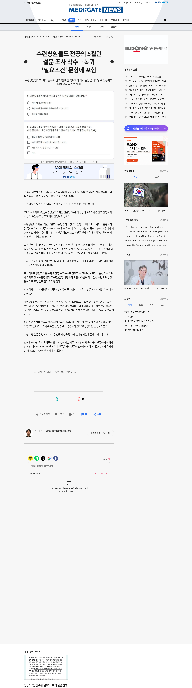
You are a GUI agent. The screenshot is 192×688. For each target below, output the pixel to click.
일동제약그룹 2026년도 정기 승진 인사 (139, 321)
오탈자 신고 (45, 414)
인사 (130, 305)
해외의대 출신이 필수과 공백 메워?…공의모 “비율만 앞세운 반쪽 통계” (148, 90)
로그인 (118, 2)
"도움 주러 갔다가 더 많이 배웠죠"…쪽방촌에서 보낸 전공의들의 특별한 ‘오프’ (148, 99)
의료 (64, 20)
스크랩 (61, 414)
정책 (72, 20)
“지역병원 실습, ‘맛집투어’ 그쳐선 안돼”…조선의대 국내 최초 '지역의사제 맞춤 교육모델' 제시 (148, 117)
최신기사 (42, 20)
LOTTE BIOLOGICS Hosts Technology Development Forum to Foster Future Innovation (146, 231)
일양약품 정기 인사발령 (133, 330)
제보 (99, 37)
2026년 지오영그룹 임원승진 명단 (137, 312)
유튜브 (114, 27)
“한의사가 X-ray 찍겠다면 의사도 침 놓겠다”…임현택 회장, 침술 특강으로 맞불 (148, 76)
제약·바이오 (90, 20)
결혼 (141, 305)
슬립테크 (126, 20)
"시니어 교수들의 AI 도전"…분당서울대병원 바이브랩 (148, 94)
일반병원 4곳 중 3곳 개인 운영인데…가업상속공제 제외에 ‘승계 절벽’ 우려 (148, 108)
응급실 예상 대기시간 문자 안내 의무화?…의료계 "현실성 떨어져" (148, 81)
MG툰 (157, 177)
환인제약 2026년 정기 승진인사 (136, 325)
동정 (151, 305)
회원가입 (127, 2)
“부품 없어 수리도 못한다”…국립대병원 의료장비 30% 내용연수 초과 (148, 112)
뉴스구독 (138, 2)
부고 (162, 305)
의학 (79, 20)
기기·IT (103, 20)
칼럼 (135, 177)
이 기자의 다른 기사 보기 (100, 432)
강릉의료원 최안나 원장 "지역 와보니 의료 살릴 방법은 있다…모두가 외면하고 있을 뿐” (148, 85)
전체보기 (163, 171)
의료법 (89, 27)
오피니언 (115, 20)
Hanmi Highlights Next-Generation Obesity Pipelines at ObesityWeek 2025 (146, 235)
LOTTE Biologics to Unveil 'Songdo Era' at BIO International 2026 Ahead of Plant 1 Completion (146, 226)
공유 (111, 37)
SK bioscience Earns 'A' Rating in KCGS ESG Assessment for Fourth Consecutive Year (146, 240)
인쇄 (74, 414)
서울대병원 (129, 316)
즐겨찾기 (148, 2)
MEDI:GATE (161, 2)
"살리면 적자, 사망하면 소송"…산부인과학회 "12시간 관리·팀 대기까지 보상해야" (148, 103)
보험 (102, 27)
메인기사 (30, 20)
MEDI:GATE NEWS (96, 8)
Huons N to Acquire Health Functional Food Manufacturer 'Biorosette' (146, 244)
